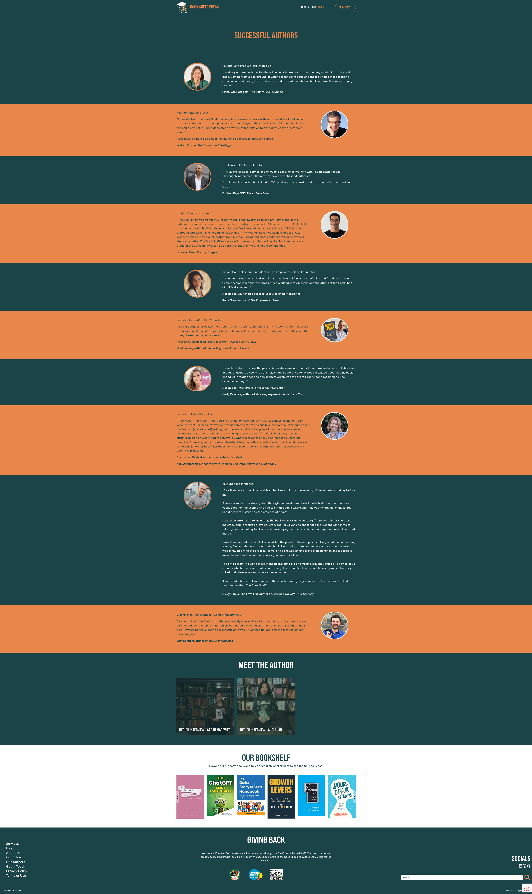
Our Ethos (13, 857)
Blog (9, 848)
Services (12, 844)
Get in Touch (15, 866)
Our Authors (15, 862)
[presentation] (177, 797)
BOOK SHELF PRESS (204, 6)
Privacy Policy (16, 871)
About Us (13, 853)
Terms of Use (16, 876)
